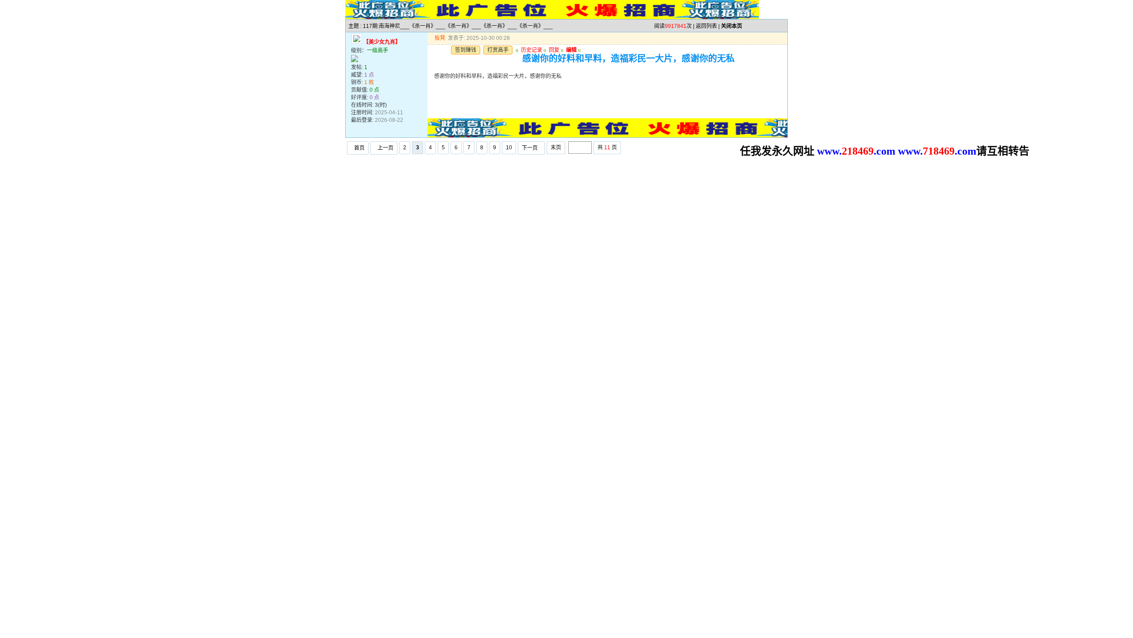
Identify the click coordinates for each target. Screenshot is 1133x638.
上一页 (385, 148)
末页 (556, 147)
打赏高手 (498, 50)
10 (509, 147)
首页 (359, 148)
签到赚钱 (465, 50)
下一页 (530, 148)
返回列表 (706, 26)
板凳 (440, 38)
